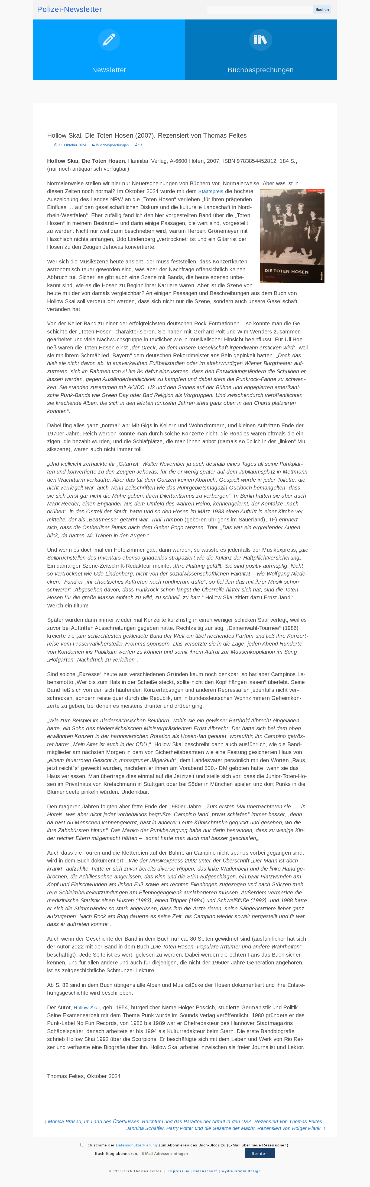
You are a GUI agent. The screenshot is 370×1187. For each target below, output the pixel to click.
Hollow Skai (87, 1007)
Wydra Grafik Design (241, 1171)
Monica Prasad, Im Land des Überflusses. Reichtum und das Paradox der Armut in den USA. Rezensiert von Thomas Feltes (183, 1121)
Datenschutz (205, 1171)
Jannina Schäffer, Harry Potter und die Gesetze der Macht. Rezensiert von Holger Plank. (226, 1128)
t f (140, 145)
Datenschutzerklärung (136, 1145)
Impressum (178, 1171)
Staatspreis (210, 191)
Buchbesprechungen (112, 145)
